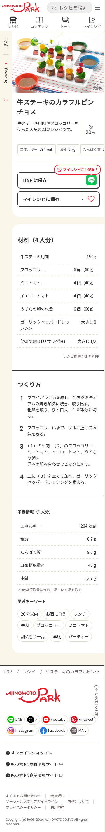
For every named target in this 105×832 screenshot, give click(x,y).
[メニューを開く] (97, 7)
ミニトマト (30, 283)
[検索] (54, 8)
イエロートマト (34, 296)
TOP (8, 672)
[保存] (6, 99)
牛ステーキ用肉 (34, 256)
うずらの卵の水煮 (36, 309)
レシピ (29, 672)
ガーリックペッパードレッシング (44, 325)
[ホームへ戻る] (20, 7)
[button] (69, 7)
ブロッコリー (32, 269)
